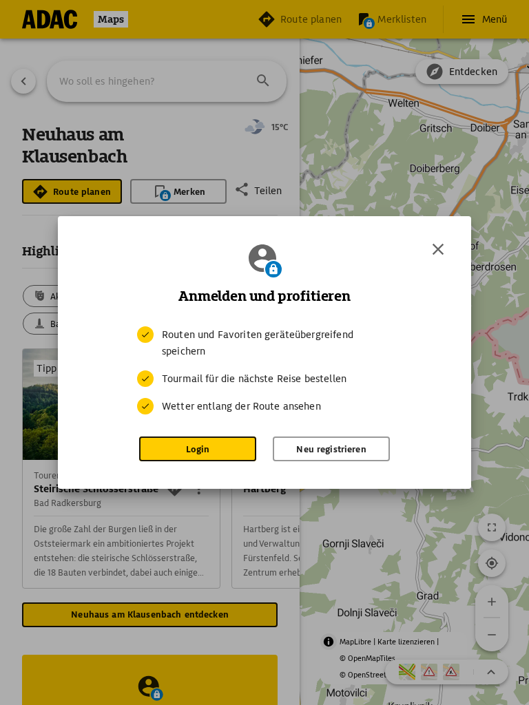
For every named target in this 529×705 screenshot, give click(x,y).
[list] (264, 370)
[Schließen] (438, 249)
